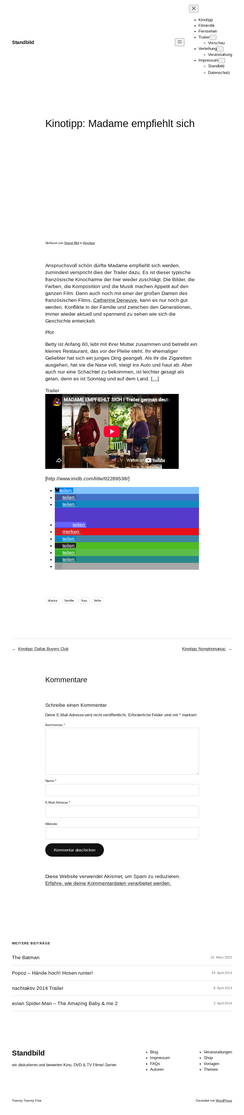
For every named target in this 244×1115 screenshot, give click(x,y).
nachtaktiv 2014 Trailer (37, 988)
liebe (97, 600)
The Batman (26, 957)
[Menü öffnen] (179, 42)
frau (84, 600)
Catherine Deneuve (115, 300)
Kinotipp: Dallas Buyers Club (43, 648)
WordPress (224, 1100)
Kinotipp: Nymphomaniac (204, 648)
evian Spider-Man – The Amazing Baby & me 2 (65, 1003)
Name (50, 781)
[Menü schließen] (193, 9)
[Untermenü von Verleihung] (220, 48)
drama (53, 600)
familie (69, 600)
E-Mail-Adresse (57, 802)
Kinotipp (89, 243)
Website (51, 824)
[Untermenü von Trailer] (213, 37)
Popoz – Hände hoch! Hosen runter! (52, 973)
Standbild (23, 42)
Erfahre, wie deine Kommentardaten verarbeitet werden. (108, 883)
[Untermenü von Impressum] (221, 60)
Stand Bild (71, 243)
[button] (64, 490)
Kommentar (55, 725)
